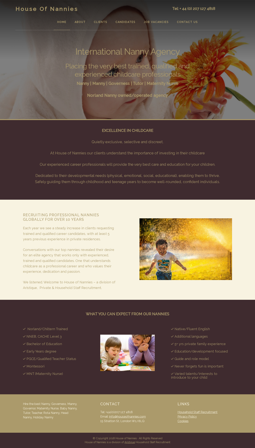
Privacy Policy (187, 416)
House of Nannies (46, 9)
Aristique (130, 442)
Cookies (183, 421)
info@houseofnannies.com (127, 416)
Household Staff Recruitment (197, 412)
